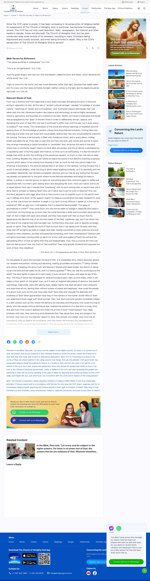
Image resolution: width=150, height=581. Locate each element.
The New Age (109, 8)
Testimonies (96, 8)
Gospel (85, 8)
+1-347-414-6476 (36, 573)
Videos (55, 8)
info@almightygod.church (61, 573)
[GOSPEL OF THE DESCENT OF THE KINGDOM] (13, 8)
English (142, 2)
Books (45, 8)
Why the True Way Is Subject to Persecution (35, 15)
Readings (75, 8)
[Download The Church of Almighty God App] (14, 559)
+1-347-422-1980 (19, 573)
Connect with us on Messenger (126, 150)
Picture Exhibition (125, 8)
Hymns (65, 8)
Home (35, 8)
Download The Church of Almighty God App (29, 550)
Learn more (113, 145)
